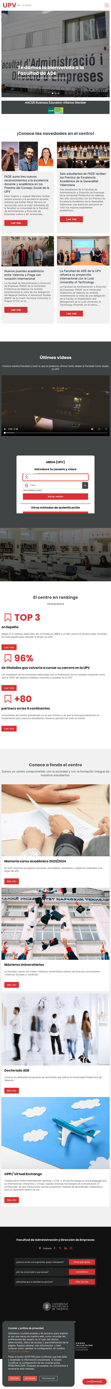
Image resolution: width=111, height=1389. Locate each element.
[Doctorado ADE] (55, 1030)
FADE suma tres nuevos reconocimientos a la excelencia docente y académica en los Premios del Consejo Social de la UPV (26, 184)
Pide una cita (82, 1282)
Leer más (19, 223)
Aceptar (14, 1378)
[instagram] (71, 1248)
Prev (5, 54)
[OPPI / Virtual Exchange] (55, 1133)
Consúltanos (82, 1272)
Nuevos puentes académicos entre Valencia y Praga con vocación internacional (24, 274)
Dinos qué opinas (82, 1262)
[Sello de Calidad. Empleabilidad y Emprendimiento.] (80, 1350)
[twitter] (60, 1248)
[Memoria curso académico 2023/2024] (55, 820)
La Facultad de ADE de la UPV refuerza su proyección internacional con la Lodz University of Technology (80, 276)
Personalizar (48, 1378)
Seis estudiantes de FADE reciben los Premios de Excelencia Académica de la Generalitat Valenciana (83, 179)
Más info (11, 881)
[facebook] (54, 1248)
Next (105, 54)
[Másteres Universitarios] (55, 924)
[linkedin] (65, 1248)
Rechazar (30, 1378)
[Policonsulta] (94, 1382)
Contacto (47, 1248)
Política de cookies (18, 1351)
